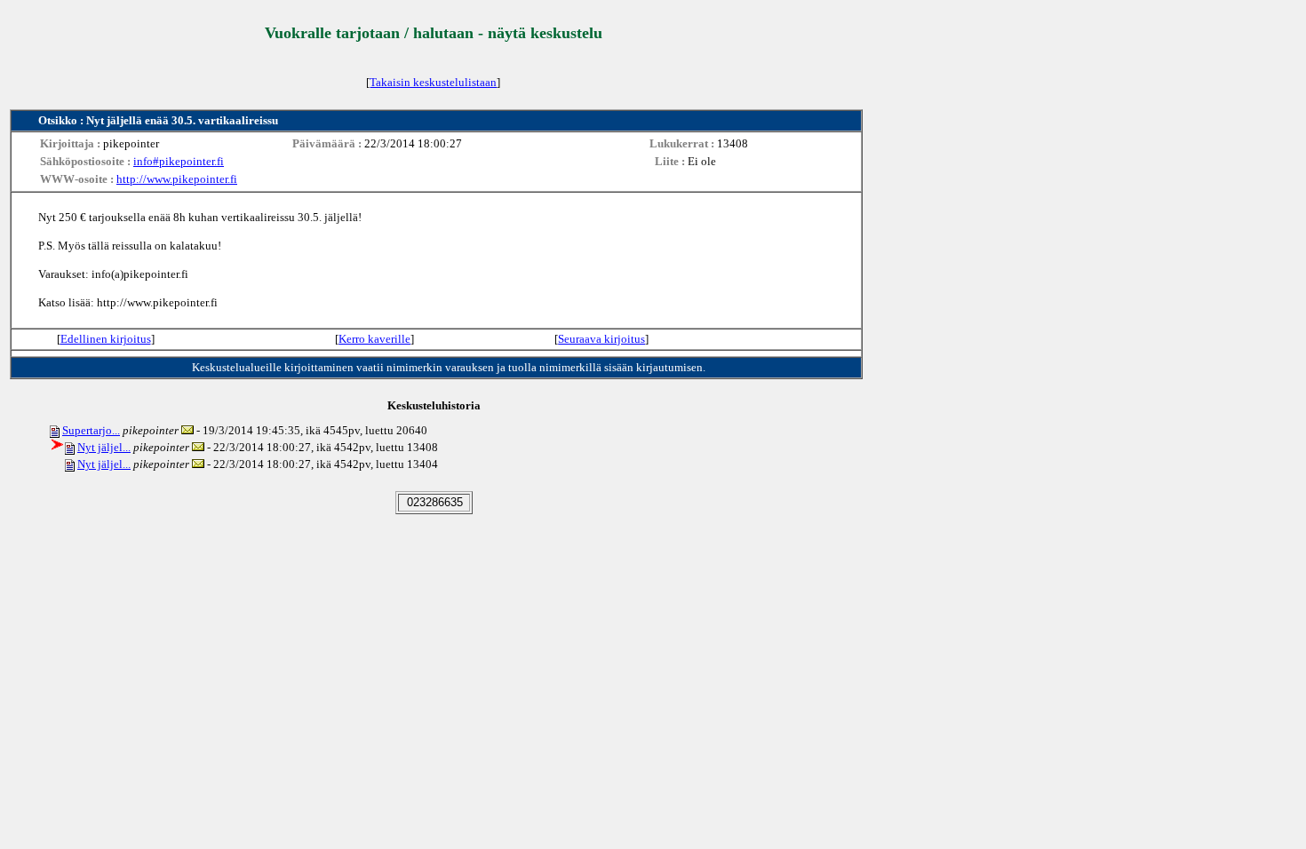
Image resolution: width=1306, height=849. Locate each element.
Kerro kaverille (374, 338)
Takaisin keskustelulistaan (433, 82)
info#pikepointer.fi (178, 161)
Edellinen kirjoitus (105, 338)
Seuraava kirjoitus (601, 338)
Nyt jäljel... (104, 447)
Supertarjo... (91, 430)
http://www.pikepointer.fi (176, 179)
